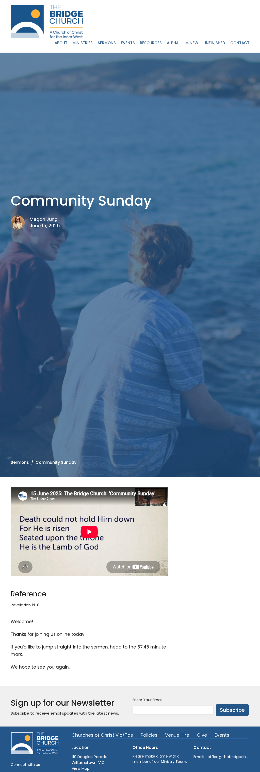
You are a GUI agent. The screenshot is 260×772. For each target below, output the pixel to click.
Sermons (107, 42)
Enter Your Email (147, 699)
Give (202, 735)
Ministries (82, 42)
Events (128, 42)
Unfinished (214, 42)
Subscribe (232, 710)
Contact (239, 42)
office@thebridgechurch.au (228, 756)
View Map (81, 768)
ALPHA (172, 42)
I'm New (191, 42)
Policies (149, 735)
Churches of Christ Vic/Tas (102, 735)
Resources (151, 42)
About (61, 42)
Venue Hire (177, 735)
